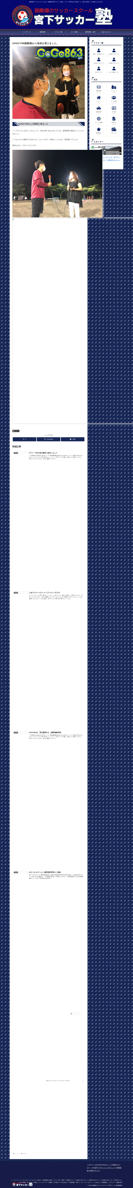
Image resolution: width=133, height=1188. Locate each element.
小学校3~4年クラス (93, 1180)
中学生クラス (118, 1180)
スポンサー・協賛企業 (115, 1182)
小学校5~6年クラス (106, 1180)
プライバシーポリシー (107, 1168)
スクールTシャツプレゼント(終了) (31, 1180)
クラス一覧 (57, 1180)
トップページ (16, 1180)
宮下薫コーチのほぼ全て (61, 1182)
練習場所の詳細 (47, 1180)
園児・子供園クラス (67, 1180)
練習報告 (104, 1182)
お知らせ (16, 431)
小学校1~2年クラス (80, 1180)
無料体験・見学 (74, 1182)
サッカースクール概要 (45, 1182)
